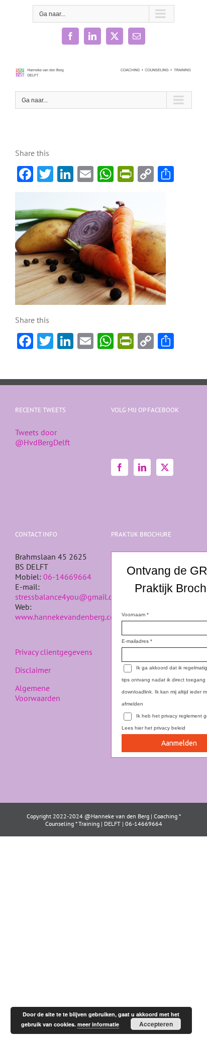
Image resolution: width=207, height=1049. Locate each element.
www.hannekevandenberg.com (68, 617)
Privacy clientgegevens (53, 652)
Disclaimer (33, 670)
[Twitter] (164, 467)
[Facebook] (119, 467)
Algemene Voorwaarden (37, 693)
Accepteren (156, 1023)
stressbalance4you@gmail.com (69, 597)
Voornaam (133, 614)
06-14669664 (67, 577)
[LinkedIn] (142, 467)
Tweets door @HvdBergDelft (42, 437)
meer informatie (98, 1024)
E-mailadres (135, 641)
